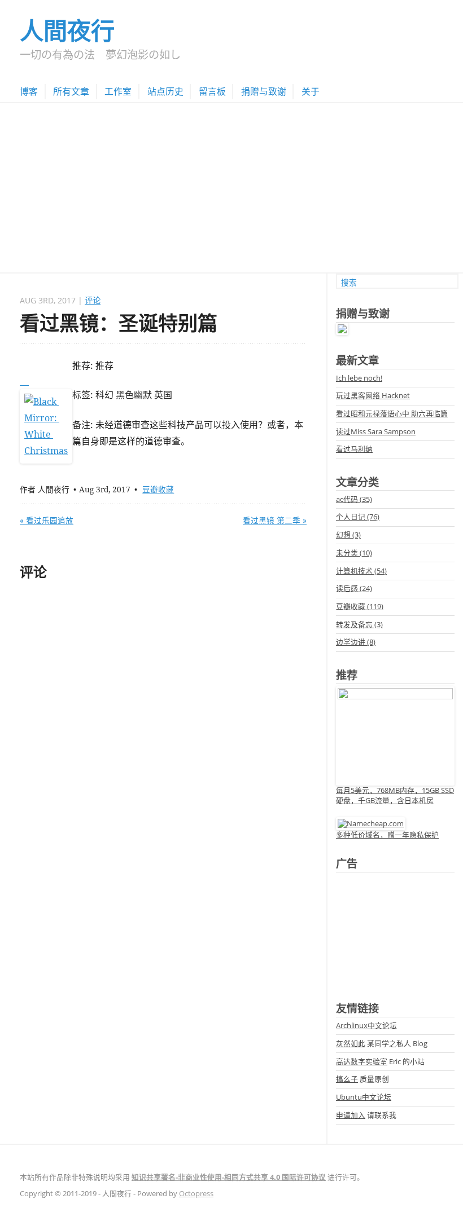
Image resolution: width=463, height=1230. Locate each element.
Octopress (196, 1193)
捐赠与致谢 (263, 91)
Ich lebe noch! (359, 378)
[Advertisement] (231, 188)
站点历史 (165, 91)
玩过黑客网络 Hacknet (373, 395)
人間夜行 (67, 30)
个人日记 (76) (357, 517)
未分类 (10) (354, 553)
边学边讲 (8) (355, 642)
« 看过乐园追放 (46, 520)
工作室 (118, 91)
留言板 (212, 91)
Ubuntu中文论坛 (363, 1097)
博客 (29, 91)
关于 (311, 91)
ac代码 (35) (354, 499)
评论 (93, 300)
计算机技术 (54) (361, 571)
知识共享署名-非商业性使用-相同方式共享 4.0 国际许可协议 (229, 1177)
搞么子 (347, 1079)
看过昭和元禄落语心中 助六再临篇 (392, 413)
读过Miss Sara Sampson (376, 431)
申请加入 (350, 1115)
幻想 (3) (348, 535)
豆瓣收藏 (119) (359, 606)
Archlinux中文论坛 (366, 1025)
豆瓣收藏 (158, 489)
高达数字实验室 (361, 1061)
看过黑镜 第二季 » (275, 520)
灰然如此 (350, 1043)
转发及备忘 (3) (359, 624)
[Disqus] (163, 735)
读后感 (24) (354, 588)
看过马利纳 (354, 449)
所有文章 (71, 91)
